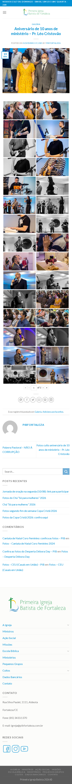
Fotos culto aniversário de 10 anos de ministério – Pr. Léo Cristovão (53, 449)
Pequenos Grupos (13, 663)
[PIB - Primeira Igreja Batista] (36, 12)
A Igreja (7, 625)
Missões (7, 644)
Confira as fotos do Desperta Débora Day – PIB (30, 551)
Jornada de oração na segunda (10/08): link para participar (36, 491)
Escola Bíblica (11, 650)
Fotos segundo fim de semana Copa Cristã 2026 (30, 510)
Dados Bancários (12, 677)
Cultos (6, 670)
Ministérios (9, 657)
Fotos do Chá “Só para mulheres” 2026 (24, 497)
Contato (7, 683)
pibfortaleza (53, 43)
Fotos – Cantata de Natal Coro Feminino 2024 (29, 543)
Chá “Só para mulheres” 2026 (19, 504)
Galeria (36, 24)
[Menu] (5, 12)
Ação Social (9, 637)
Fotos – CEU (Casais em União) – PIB (24, 564)
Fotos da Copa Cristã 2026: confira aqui (25, 517)
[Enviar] (66, 471)
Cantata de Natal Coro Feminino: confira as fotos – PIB (34, 538)
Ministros (8, 631)
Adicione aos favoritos (53, 411)
